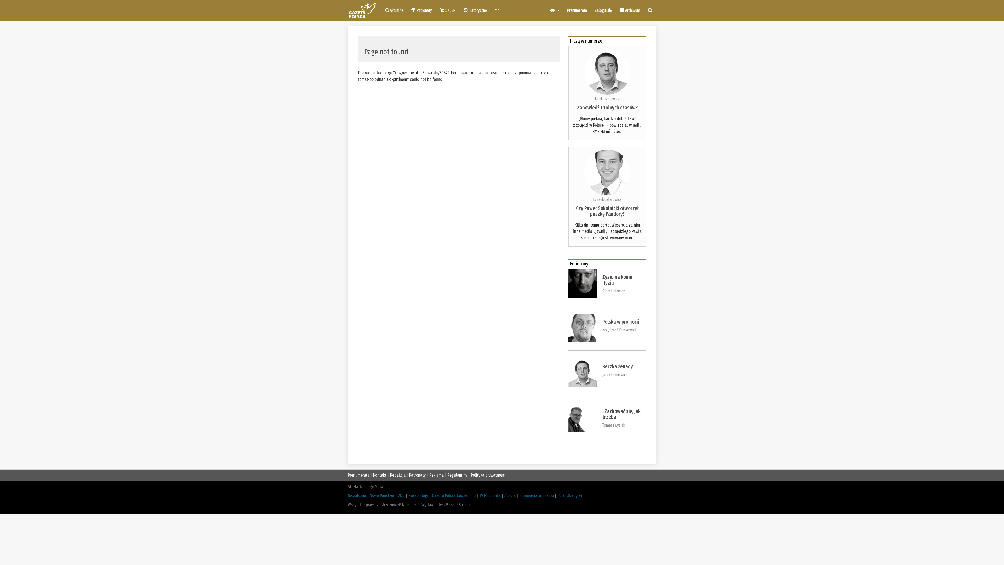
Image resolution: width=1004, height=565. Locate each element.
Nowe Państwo (382, 495)
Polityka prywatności (488, 475)
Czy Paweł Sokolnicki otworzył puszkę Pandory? (607, 211)
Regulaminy (457, 475)
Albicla (510, 495)
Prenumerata (577, 10)
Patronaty (417, 475)
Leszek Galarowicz (607, 199)
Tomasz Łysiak (613, 425)
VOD (401, 495)
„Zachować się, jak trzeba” (621, 414)
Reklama (436, 475)
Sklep (549, 495)
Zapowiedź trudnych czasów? (607, 107)
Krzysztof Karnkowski (619, 329)
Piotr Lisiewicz (613, 291)
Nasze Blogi (418, 495)
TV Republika (490, 495)
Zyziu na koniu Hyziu (617, 280)
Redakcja (398, 475)
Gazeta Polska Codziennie (454, 495)
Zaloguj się (603, 10)
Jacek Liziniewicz (607, 98)
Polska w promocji (620, 322)
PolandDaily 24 (570, 495)
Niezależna (357, 495)
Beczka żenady (617, 366)
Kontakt (379, 475)
